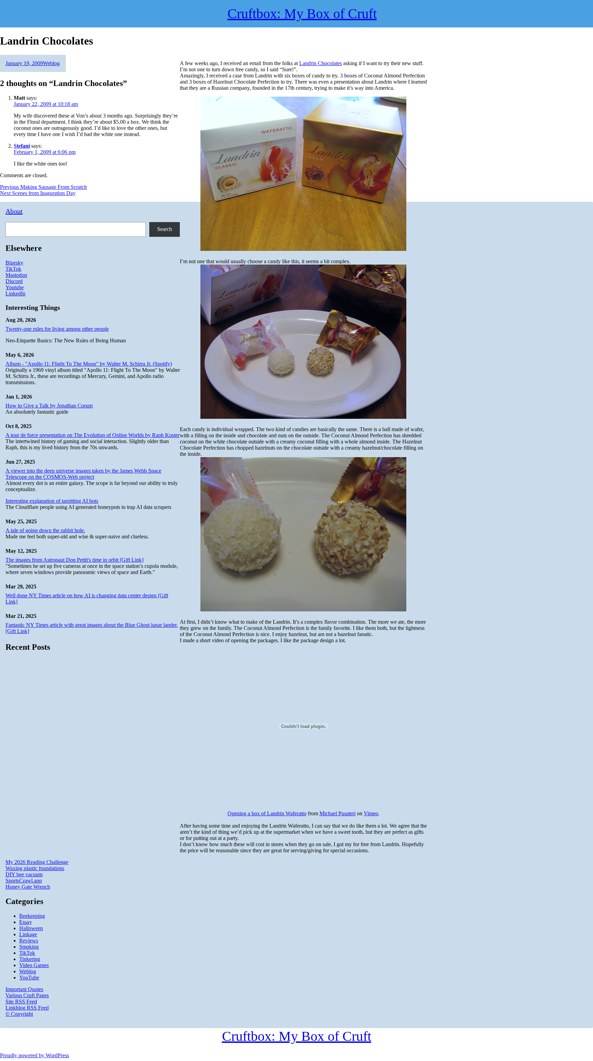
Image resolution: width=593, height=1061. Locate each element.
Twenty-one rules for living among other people (57, 329)
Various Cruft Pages (27, 995)
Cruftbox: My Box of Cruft (296, 1036)
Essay (25, 922)
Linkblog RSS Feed (27, 1008)
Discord (14, 281)
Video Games (34, 965)
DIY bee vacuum (24, 874)
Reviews (28, 940)
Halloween (31, 928)
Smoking (29, 947)
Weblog (51, 63)
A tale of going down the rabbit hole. (45, 530)
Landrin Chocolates (320, 63)
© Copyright (19, 1014)
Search (164, 229)
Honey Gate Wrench (27, 887)
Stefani (22, 146)
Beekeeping (32, 916)
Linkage (28, 934)
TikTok (13, 269)
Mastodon (16, 275)
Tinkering (29, 959)
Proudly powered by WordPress (34, 1055)
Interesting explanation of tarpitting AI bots (51, 501)
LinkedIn (15, 293)
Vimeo (371, 813)
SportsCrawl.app (23, 880)
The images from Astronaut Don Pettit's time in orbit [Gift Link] (74, 560)
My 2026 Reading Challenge (36, 862)
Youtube (14, 287)
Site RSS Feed (21, 1001)
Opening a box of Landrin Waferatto (267, 813)
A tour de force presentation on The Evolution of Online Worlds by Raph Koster (92, 435)
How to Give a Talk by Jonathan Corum (49, 405)
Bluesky (14, 263)
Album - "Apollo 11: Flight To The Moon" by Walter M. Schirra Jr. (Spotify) (88, 364)
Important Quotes (24, 989)
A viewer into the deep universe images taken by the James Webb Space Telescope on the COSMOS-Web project (83, 474)
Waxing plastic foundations (34, 868)
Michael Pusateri (337, 813)
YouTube (29, 977)
